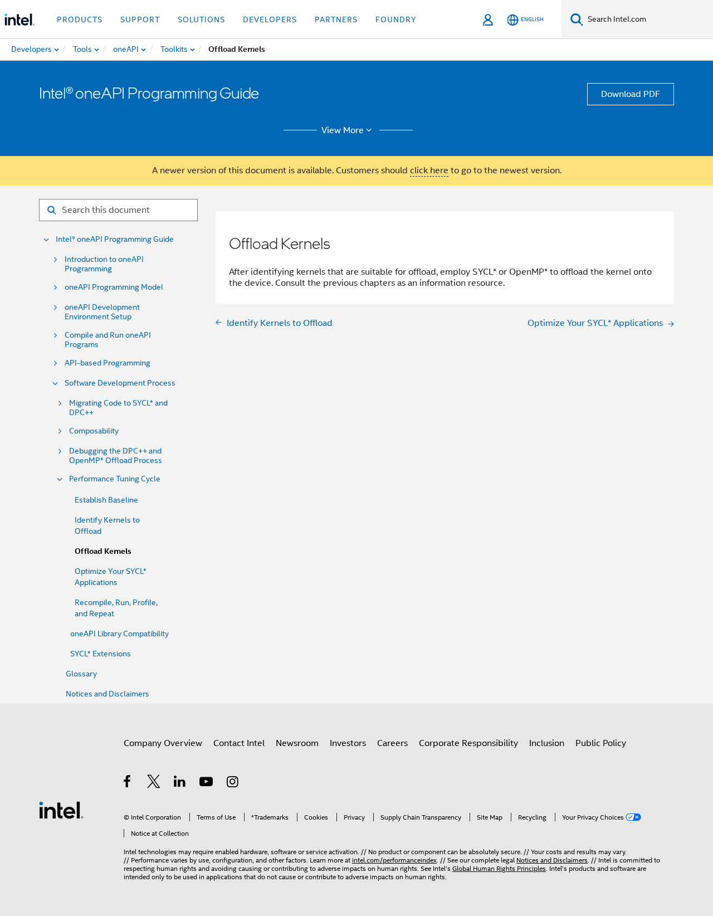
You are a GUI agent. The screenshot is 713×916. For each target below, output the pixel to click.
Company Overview (163, 743)
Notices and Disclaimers (107, 694)
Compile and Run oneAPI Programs (108, 339)
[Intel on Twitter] (154, 783)
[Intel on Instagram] (233, 783)
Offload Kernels (103, 551)
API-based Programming (107, 363)
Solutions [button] (201, 19)
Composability (94, 431)
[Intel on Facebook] (127, 783)
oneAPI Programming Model (114, 287)
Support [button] (140, 19)
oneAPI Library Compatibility (119, 633)
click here (429, 170)
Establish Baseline (106, 500)
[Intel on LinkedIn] (180, 783)
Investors (348, 743)
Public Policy (600, 743)
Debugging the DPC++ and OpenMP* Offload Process (115, 455)
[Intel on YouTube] (207, 783)
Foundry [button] (396, 19)
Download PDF (630, 94)
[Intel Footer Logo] (61, 809)
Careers (392, 743)
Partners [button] (336, 19)
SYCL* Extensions (100, 654)
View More (342, 130)
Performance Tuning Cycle (114, 479)
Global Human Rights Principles (499, 868)
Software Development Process (120, 383)
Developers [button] (270, 19)
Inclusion (546, 743)
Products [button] (79, 19)
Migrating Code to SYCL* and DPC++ (118, 407)
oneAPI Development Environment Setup (102, 312)
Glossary (81, 674)
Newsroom (297, 743)
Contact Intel (239, 743)
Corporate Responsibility (468, 743)
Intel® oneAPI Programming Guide (115, 239)
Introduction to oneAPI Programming (104, 264)
